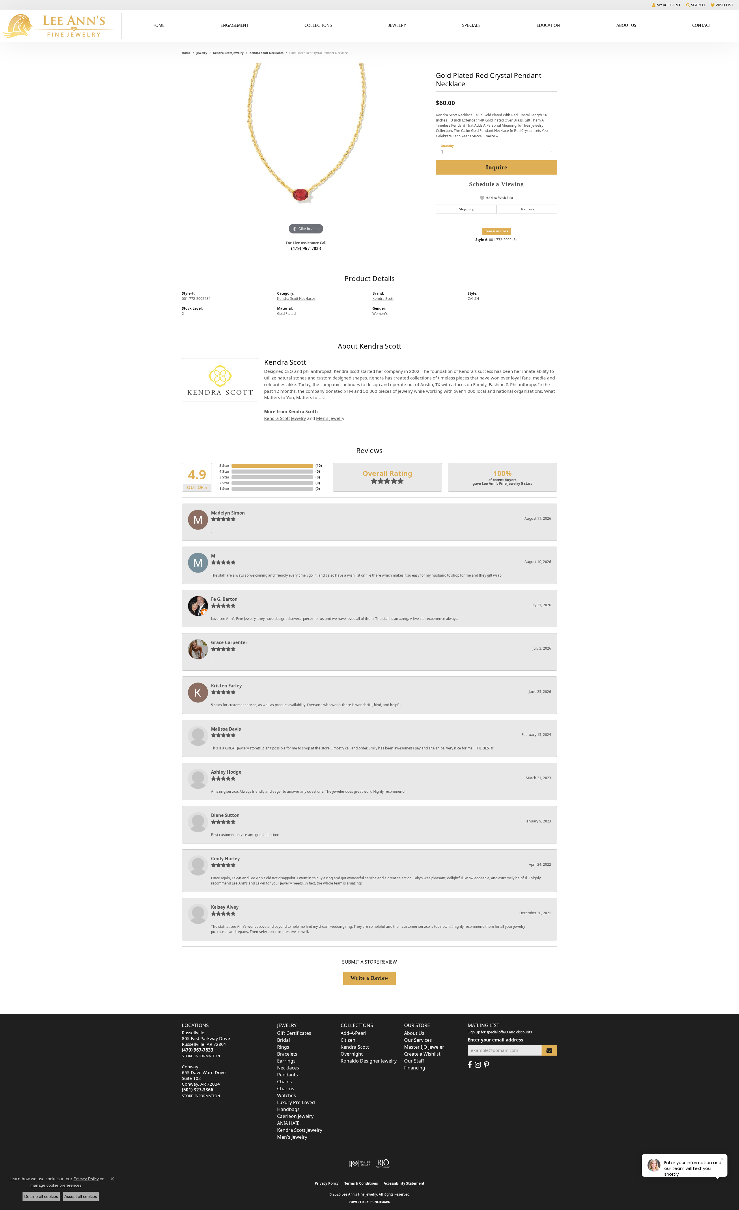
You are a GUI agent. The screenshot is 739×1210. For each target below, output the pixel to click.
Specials (471, 25)
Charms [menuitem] (285, 1088)
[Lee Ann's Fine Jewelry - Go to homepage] (61, 26)
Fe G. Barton (224, 599)
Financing (414, 1068)
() (319, 465)
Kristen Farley (226, 686)
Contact (701, 25)
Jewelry (397, 25)
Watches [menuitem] (286, 1095)
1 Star (224, 488)
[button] (666, 5)
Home (158, 25)
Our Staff (414, 1061)
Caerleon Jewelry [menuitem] (295, 1116)
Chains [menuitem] (284, 1081)
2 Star (224, 482)
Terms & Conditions (361, 1183)
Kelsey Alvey (225, 907)
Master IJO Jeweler (424, 1047)
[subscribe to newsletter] (549, 1050)
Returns (527, 209)
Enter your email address (495, 1040)
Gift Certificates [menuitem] (294, 1033)
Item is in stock (496, 231)
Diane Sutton (225, 815)
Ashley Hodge (226, 772)
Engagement (235, 25)
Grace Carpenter (229, 642)
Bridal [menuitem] (283, 1040)
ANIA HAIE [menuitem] (288, 1123)
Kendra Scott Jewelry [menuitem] (299, 1130)
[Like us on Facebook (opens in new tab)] (470, 1064)
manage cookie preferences (55, 1185)
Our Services (418, 1040)
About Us (626, 25)
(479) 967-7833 (306, 248)
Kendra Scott (382, 298)
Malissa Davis (226, 729)
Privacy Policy (327, 1183)
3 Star (224, 477)
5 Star (224, 465)
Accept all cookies (80, 1196)
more (491, 136)
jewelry (201, 53)
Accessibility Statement (404, 1183)
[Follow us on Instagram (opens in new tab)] (478, 1064)
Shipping (466, 209)
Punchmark (380, 1202)
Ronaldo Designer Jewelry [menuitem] (369, 1061)
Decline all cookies (41, 1196)
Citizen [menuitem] (348, 1040)
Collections (318, 25)
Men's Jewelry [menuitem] (292, 1137)
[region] (306, 149)
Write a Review (369, 978)
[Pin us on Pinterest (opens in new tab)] (486, 1064)
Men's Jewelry (330, 418)
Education (548, 25)
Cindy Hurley (225, 858)
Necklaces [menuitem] (288, 1068)
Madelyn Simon (228, 513)
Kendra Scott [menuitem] (355, 1047)
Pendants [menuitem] (287, 1074)
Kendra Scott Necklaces (266, 53)
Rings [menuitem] (283, 1047)
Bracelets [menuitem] (287, 1054)
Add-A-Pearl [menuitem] (353, 1033)
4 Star (224, 471)
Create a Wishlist (422, 1054)
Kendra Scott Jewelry (228, 53)
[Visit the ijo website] (359, 1163)
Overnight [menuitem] (352, 1054)
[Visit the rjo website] (383, 1163)
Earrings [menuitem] (286, 1061)
